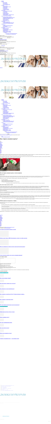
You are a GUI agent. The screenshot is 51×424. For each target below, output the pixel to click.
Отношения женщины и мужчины (8, 29)
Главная (3, 99)
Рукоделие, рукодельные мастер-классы (11, 33)
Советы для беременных (6, 120)
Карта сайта (3, 45)
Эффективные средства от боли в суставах (7, 311)
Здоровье (3, 5)
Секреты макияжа (5, 112)
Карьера (4, 24)
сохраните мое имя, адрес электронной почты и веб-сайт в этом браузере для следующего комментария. (15, 269)
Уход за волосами (5, 102)
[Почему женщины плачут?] (2, 315)
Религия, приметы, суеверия (7, 130)
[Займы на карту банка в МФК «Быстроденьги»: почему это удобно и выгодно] (4, 236)
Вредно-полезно (5, 104)
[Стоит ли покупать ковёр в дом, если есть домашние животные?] (4, 253)
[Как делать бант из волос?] (2, 326)
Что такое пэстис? (3, 371)
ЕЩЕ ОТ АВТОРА (13, 229)
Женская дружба (5, 30)
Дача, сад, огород (5, 19)
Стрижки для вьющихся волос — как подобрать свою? (9, 338)
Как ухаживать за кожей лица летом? (6, 299)
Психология (3, 27)
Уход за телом (5, 101)
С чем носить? (5, 11)
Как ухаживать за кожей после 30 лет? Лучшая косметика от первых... (12, 294)
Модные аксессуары (6, 13)
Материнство (3, 21)
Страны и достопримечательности (8, 25)
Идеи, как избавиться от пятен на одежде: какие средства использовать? (12, 246)
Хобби (6, 32)
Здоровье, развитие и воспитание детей (8, 22)
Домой (1, 134)
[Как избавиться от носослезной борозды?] (2, 287)
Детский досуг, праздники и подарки (8, 23)
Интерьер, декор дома (6, 117)
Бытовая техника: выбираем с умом (8, 18)
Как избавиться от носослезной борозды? (7, 288)
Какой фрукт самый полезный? (4, 373)
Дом (2, 114)
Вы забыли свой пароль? (3, 39)
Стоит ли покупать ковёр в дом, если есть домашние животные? (11, 255)
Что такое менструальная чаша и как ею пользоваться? (9, 304)
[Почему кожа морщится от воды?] (2, 331)
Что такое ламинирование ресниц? (6, 322)
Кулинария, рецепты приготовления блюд (9, 17)
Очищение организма (6, 9)
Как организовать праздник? (7, 125)
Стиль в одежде (5, 12)
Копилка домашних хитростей (7, 16)
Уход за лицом (5, 2)
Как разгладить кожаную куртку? (9, 227)
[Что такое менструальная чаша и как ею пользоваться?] (2, 303)
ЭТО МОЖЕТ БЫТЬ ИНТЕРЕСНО (5, 229)
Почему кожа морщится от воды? (6, 333)
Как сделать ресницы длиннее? (5, 278)
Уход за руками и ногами (6, 4)
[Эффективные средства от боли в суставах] (2, 310)
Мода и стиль (3, 10)
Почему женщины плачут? (4, 317)
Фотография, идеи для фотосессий (11, 132)
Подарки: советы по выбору (7, 31)
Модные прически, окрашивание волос (8, 14)
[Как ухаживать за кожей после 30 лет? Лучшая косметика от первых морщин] (2, 292)
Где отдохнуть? (5, 26)
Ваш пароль (9, 37)
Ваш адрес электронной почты (11, 41)
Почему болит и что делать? (7, 6)
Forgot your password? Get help (4, 50)
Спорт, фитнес (5, 8)
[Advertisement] (25, 74)
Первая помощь (5, 7)
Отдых (2, 122)
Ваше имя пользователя (10, 48)
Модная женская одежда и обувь (7, 109)
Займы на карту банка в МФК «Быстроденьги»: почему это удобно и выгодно (13, 238)
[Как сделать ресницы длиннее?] (2, 276)
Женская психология (6, 28)
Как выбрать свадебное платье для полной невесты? (7, 379)
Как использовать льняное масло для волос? (8, 283)
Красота (3, 1)
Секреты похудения (6, 107)
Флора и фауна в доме (6, 20)
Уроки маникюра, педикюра (7, 15)
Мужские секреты (5, 127)
